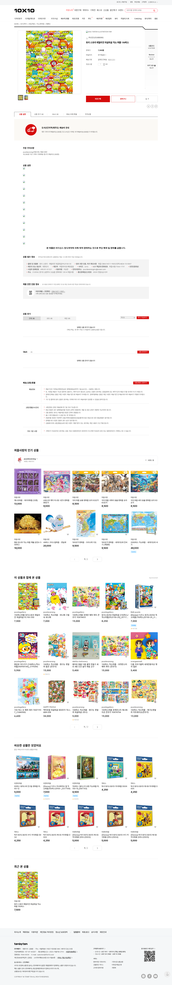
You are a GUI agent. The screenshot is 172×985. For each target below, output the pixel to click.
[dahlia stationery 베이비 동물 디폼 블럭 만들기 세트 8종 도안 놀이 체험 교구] (85, 652)
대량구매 (77, 10)
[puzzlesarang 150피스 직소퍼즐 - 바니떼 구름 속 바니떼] (56, 603)
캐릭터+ (86, 10)
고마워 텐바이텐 (98, 968)
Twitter (148, 106)
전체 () (32, 318)
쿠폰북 (114, 968)
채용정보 (26, 932)
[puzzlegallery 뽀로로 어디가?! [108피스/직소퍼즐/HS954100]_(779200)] (27, 652)
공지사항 (94, 932)
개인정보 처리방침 (47, 932)
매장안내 (103, 932)
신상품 (106, 10)
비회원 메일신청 (117, 965)
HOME (16, 24)
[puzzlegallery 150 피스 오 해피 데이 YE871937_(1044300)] (27, 698)
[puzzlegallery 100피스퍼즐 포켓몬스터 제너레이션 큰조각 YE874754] (115, 698)
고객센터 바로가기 (98, 949)
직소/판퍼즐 (40, 24)
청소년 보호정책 (61, 932)
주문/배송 (137, 2)
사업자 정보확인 (71, 952)
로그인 (119, 2)
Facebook (152, 106)
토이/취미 (24, 24)
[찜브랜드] (87, 38)
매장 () (67, 318)
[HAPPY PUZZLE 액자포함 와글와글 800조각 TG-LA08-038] (56, 698)
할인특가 (113, 10)
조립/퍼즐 (32, 24)
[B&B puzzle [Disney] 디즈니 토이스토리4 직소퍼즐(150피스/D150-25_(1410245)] (144, 606)
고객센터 (144, 2)
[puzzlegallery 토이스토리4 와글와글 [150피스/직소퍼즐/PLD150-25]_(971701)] (115, 603)
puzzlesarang (49, 612)
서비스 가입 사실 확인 (64, 958)
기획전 (93, 10)
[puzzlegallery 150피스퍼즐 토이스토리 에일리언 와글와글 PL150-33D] (27, 603)
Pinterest (156, 106)
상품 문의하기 (143, 352)
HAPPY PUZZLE (49, 707)
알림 (131, 2)
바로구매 (98, 99)
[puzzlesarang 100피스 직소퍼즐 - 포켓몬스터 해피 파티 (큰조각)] (115, 652)
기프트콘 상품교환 (117, 962)
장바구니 (152, 2)
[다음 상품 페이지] (97, 559)
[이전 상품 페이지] (74, 559)
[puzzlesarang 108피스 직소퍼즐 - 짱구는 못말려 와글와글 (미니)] (85, 699)
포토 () (50, 318)
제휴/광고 (85, 932)
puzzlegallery (20, 612)
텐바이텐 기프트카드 (99, 962)
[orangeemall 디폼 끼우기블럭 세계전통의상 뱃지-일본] (144, 652)
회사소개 (17, 932)
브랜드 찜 (149, 460)
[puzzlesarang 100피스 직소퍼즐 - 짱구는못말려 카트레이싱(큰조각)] (144, 698)
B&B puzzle (135, 612)
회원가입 (124, 2)
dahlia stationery (80, 661)
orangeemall (136, 661)
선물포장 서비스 (98, 965)
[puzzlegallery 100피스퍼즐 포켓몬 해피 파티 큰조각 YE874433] (85, 603)
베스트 (99, 10)
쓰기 (151, 59)
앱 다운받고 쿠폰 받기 (147, 949)
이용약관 (34, 932)
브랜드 (121, 10)
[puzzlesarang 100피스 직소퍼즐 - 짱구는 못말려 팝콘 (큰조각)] (56, 653)
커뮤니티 (69, 10)
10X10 (24, 10)
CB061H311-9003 (57, 291)
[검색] (154, 10)
